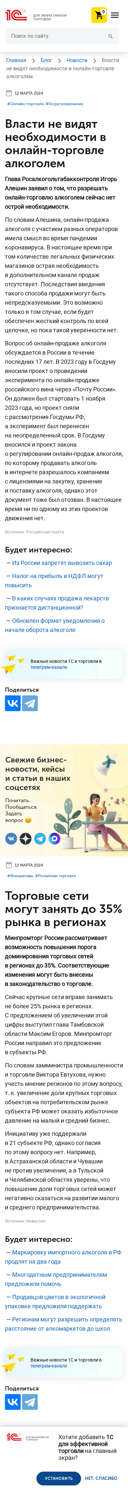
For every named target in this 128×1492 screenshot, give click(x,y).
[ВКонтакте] (13, 703)
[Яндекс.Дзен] (26, 839)
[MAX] (54, 839)
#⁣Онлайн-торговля (25, 104)
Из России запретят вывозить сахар (62, 562)
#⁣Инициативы (20, 876)
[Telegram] (30, 703)
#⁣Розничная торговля (55, 876)
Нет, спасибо (101, 1478)
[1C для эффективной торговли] (41, 15)
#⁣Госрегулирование (64, 104)
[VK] (11, 839)
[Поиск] (111, 36)
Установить (59, 1478)
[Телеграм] (40, 839)
